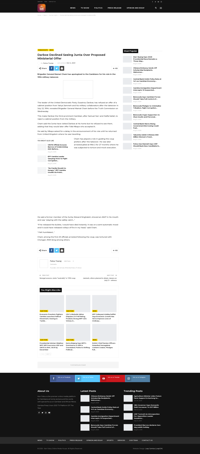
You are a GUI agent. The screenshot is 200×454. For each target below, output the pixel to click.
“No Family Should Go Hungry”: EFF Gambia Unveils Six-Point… (57, 170)
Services (40, 1)
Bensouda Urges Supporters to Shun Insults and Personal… (146, 116)
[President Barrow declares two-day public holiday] (128, 427)
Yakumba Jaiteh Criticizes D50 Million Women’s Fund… (146, 136)
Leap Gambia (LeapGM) (153, 449)
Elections (43, 311)
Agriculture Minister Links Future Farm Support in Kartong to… (147, 397)
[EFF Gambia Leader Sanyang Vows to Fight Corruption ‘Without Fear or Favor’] (42, 158)
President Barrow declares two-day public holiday (147, 426)
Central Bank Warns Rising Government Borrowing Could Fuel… (146, 126)
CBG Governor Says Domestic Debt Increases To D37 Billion (146, 406)
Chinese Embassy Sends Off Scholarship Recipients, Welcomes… (145, 70)
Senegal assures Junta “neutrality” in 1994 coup (57, 278)
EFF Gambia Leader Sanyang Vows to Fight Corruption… (57, 158)
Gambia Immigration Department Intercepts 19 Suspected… (147, 89)
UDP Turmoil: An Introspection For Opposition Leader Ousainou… (147, 416)
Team (45, 1)
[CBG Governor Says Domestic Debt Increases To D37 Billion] (128, 407)
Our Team (133, 440)
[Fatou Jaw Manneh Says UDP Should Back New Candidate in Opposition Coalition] (127, 146)
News (73, 8)
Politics (98, 8)
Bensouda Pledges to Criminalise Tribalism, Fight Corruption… (147, 107)
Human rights (43, 50)
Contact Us (52, 1)
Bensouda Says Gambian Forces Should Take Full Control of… (146, 98)
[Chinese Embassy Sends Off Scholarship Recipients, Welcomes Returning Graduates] (127, 70)
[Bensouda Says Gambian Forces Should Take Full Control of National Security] (127, 99)
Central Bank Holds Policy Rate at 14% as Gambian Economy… (147, 80)
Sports (110, 440)
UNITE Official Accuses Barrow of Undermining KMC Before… (58, 147)
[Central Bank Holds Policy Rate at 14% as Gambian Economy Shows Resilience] (127, 81)
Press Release (114, 8)
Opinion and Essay (135, 8)
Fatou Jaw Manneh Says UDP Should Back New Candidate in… (146, 145)
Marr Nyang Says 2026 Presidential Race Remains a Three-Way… (145, 59)
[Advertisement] (100, 32)
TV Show (85, 8)
